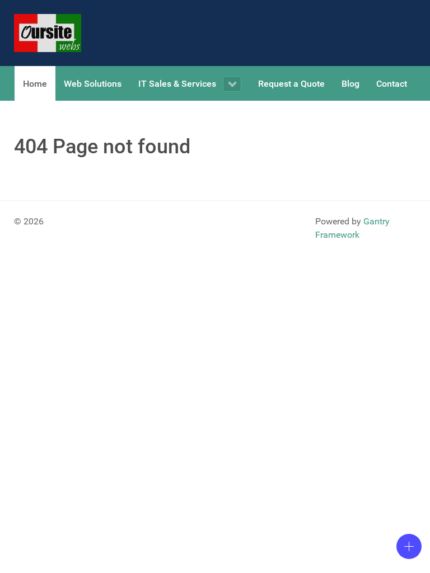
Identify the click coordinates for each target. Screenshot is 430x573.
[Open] (409, 546)
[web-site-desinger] (47, 33)
